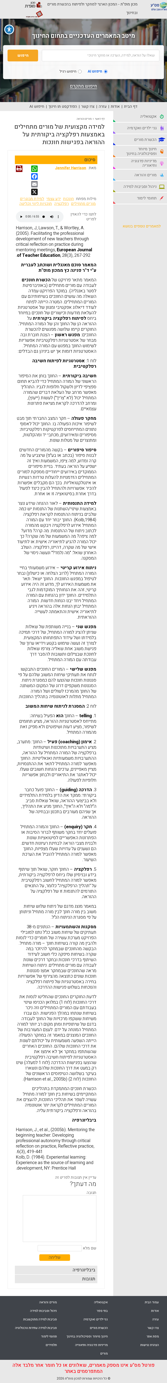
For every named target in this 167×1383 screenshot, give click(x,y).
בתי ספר (102, 1310)
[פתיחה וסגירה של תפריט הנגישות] (9, 29)
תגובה (91, 1193)
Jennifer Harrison (70, 168)
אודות (115, 106)
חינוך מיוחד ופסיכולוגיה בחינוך (87, 1336)
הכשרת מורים (99, 1327)
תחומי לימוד (49, 1336)
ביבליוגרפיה (84, 1270)
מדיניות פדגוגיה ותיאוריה (91, 1345)
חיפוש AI (37, 106)
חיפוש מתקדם (83, 86)
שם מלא (89, 1248)
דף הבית (130, 106)
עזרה (103, 106)
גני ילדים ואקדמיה (96, 1319)
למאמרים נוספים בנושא (142, 226)
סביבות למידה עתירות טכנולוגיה (36, 1327)
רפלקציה (61, 204)
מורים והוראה (84, 119)
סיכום (89, 160)
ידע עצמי (53, 199)
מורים (104, 1353)
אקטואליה (101, 1302)
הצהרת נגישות (149, 1345)
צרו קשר (87, 106)
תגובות (88, 1279)
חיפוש (23, 55)
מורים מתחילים (83, 204)
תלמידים (51, 1345)
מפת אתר (153, 1336)
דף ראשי (100, 119)
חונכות (68, 199)
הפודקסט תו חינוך (62, 106)
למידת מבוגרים (32, 199)
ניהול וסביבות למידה (43, 1310)
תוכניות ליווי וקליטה (35, 204)
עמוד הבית (152, 1302)
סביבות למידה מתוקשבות (40, 1319)
